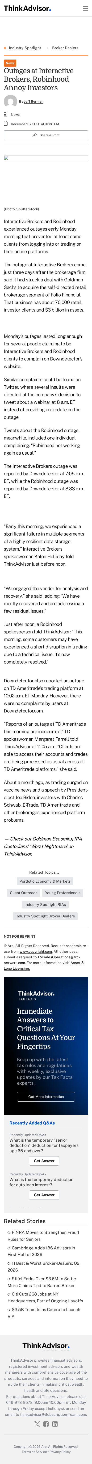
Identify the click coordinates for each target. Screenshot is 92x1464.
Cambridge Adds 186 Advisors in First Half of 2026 (41, 1251)
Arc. (44, 1446)
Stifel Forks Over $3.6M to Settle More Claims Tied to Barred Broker (42, 1282)
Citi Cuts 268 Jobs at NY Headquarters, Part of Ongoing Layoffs (45, 1297)
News (10, 63)
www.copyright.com (36, 951)
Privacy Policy (60, 1452)
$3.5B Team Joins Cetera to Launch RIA (44, 1313)
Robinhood (64, 351)
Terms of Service (34, 1452)
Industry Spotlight (25, 48)
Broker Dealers (64, 48)
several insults (49, 387)
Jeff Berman (33, 101)
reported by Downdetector (31, 473)
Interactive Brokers (23, 351)
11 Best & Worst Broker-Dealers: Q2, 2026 (44, 1266)
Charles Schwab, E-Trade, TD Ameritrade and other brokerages (43, 805)
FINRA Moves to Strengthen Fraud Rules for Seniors (43, 1236)
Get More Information (46, 1097)
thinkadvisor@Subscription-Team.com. (53, 1414)
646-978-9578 (19, 1402)
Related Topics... (44, 872)
